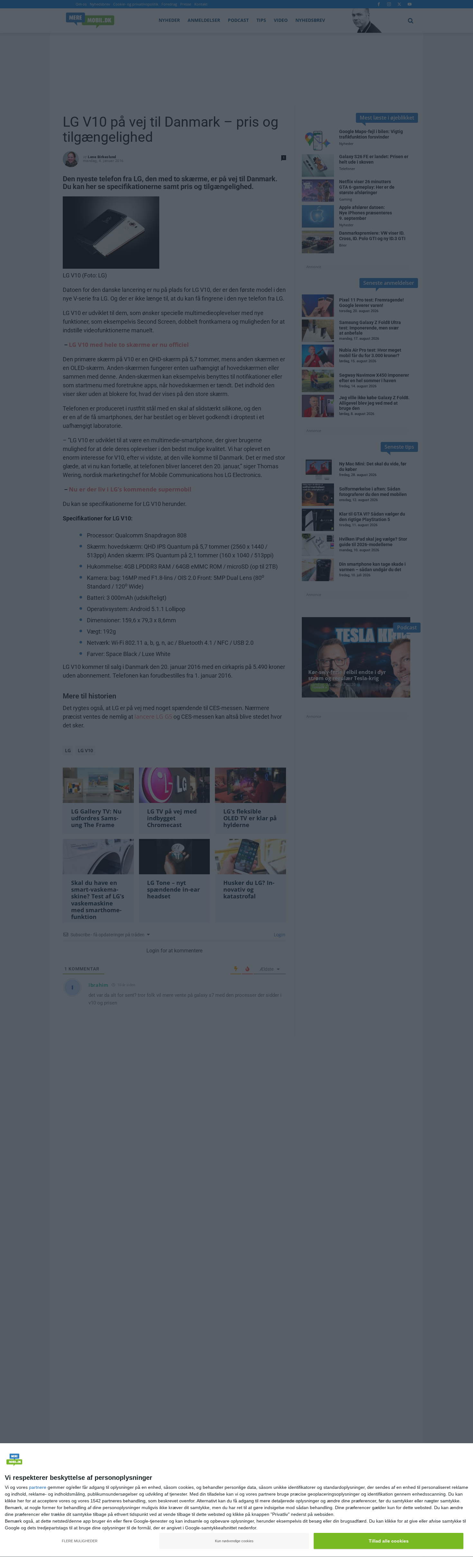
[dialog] (236, 1500)
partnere (37, 1487)
